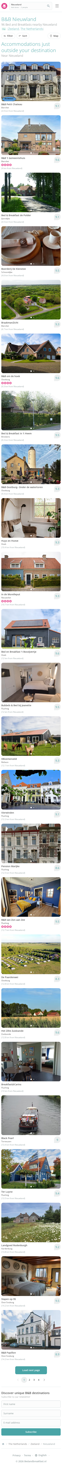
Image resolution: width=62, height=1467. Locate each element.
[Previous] (6, 82)
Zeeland (13, 29)
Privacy (17, 1455)
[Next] (56, 82)
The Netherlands (32, 29)
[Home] (3, 1444)
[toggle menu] (57, 6)
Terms (27, 1455)
